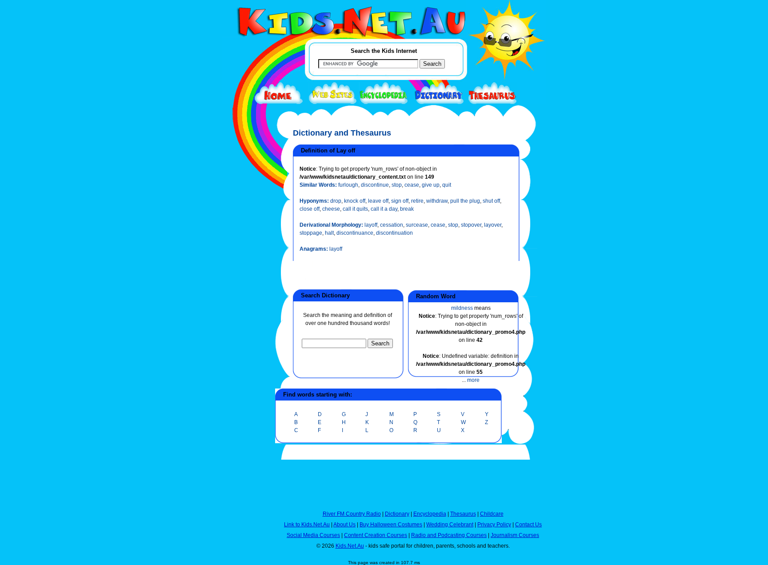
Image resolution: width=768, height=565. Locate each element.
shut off (491, 201)
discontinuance (354, 233)
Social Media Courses (313, 535)
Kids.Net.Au (350, 546)
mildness (462, 308)
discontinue (375, 185)
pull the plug (465, 201)
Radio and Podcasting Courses (449, 535)
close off (310, 209)
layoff (370, 225)
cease (411, 185)
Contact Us (528, 524)
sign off (399, 201)
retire (417, 201)
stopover (471, 225)
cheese (331, 209)
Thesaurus (463, 514)
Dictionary (397, 514)
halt (329, 233)
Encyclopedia (429, 514)
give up (431, 185)
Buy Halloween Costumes (391, 524)
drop (335, 201)
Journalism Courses (515, 535)
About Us (344, 524)
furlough (348, 185)
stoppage (311, 233)
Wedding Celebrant (449, 524)
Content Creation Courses (375, 535)
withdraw (437, 201)
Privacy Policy (494, 524)
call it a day (384, 209)
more (473, 380)
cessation (391, 225)
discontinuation (394, 233)
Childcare (492, 514)
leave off (378, 201)
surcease (417, 225)
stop (397, 185)
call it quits (355, 209)
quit (446, 185)
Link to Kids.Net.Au (307, 524)
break (407, 209)
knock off (354, 201)
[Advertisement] (244, 325)
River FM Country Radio (352, 514)
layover (492, 225)
